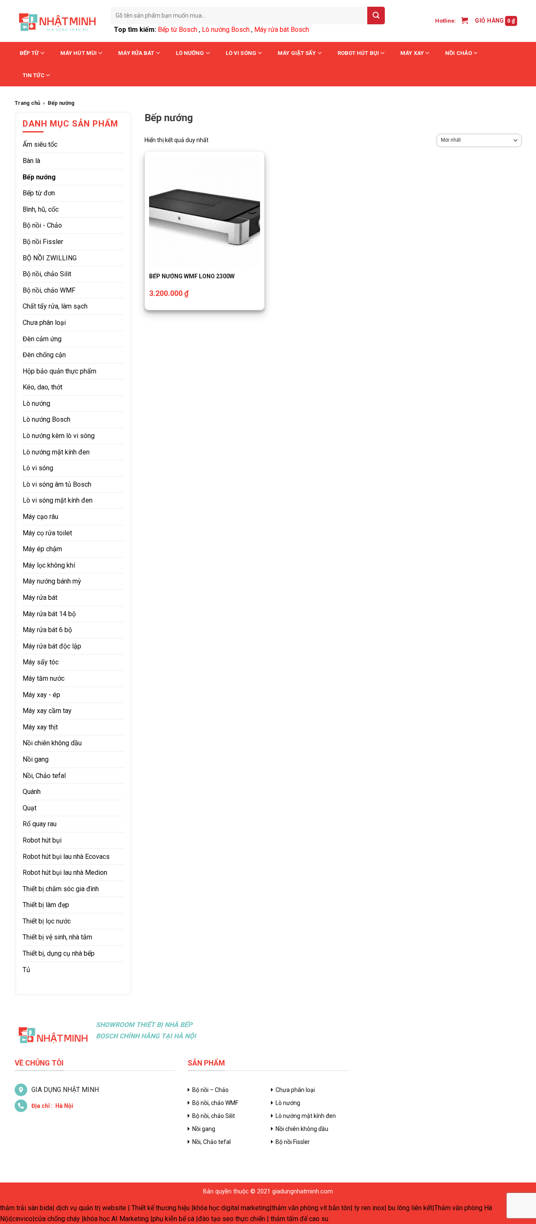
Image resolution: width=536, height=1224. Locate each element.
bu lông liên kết (410, 1208)
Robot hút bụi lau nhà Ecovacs (66, 857)
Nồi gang (36, 759)
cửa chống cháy (57, 1219)
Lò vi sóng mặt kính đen (58, 500)
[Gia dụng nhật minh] (56, 21)
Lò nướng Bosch (226, 30)
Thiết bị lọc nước (47, 921)
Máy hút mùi (78, 53)
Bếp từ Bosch (177, 30)
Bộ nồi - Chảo (42, 225)
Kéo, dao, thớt (42, 387)
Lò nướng (190, 53)
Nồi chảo (458, 53)
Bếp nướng (39, 177)
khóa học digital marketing (231, 1208)
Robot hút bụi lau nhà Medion (65, 873)
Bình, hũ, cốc (41, 209)
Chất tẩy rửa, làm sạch (55, 306)
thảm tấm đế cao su (299, 1219)
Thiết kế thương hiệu (160, 1208)
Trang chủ (27, 103)
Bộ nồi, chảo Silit (47, 274)
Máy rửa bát (136, 53)
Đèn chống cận (44, 355)
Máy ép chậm (42, 549)
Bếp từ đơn (39, 193)
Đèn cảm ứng (42, 339)
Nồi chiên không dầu (52, 743)
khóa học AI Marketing (116, 1219)
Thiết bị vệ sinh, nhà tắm (57, 937)
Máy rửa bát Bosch (281, 30)
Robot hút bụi (358, 53)
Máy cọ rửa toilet (47, 533)
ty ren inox (369, 1208)
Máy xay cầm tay (47, 711)
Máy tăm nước (43, 678)
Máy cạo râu (40, 517)
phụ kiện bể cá (173, 1219)
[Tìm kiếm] (376, 15)
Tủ (26, 970)
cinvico (22, 1219)
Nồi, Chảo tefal (44, 776)
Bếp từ (29, 53)
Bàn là (31, 161)
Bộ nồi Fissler (43, 242)
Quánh (32, 792)
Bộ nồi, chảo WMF (49, 290)
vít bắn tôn (335, 1208)
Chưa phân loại (44, 323)
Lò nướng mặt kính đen (56, 452)
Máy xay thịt (40, 727)
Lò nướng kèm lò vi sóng (59, 436)
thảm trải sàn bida (26, 1208)
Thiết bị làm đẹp (46, 905)
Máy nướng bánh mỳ (52, 581)
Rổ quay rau (40, 824)
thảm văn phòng (295, 1208)
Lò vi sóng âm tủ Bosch (57, 484)
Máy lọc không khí (49, 565)
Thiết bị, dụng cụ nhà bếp (59, 953)
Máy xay (412, 53)
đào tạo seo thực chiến (231, 1219)
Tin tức (33, 75)
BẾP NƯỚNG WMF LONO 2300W (191, 276)
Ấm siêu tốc (40, 144)
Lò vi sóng (241, 53)
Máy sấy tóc (41, 662)
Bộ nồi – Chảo (210, 1090)
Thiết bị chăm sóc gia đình (61, 889)
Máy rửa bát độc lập (52, 646)
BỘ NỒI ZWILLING (50, 258)
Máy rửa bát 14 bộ (49, 614)
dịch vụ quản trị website (91, 1208)
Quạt (29, 808)
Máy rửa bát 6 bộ (47, 630)
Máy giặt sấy (297, 53)
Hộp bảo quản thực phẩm (59, 371)
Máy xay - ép (41, 695)
